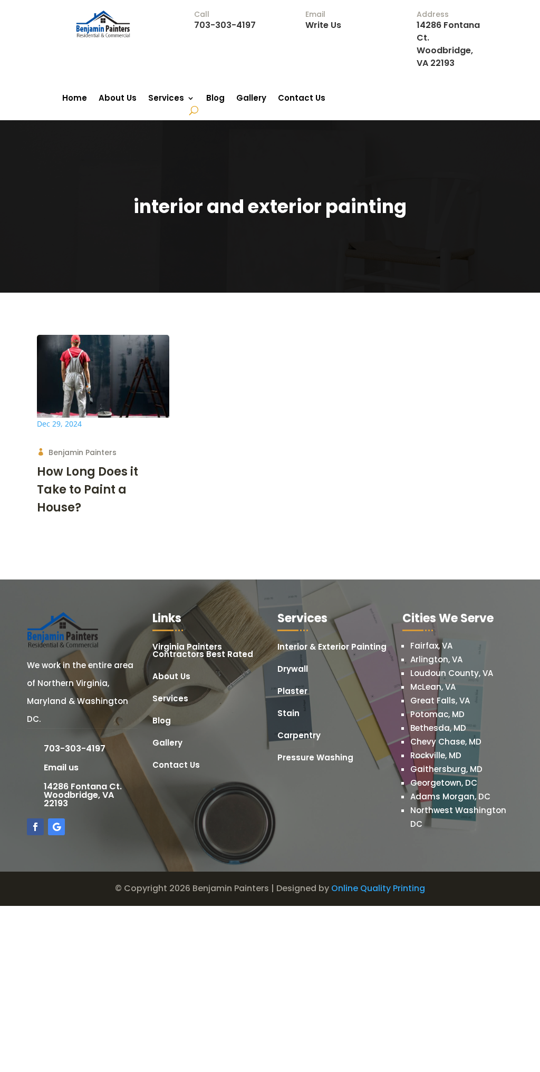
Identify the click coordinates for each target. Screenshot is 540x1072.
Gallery (251, 98)
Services (166, 98)
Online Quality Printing (378, 888)
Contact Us (301, 98)
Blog (215, 98)
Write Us (323, 25)
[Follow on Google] (56, 826)
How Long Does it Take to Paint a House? (87, 489)
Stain (288, 714)
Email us (61, 767)
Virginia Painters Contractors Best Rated (202, 651)
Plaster (292, 692)
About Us (118, 98)
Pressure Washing (315, 758)
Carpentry (299, 736)
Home (74, 98)
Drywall (292, 669)
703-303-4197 (225, 25)
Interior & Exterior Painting (332, 647)
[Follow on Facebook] (35, 826)
